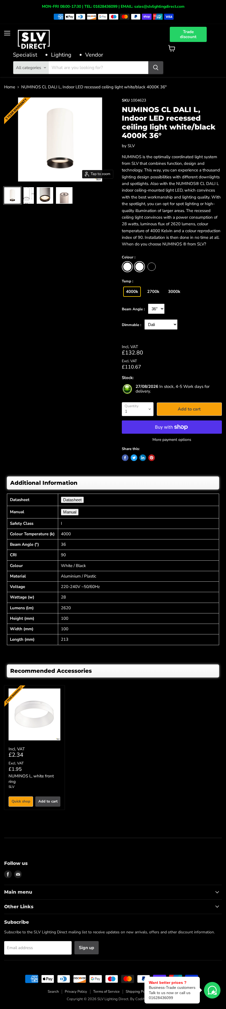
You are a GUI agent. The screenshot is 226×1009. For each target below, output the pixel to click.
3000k (174, 291)
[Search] (155, 67)
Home (9, 87)
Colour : (128, 257)
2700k (153, 291)
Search (53, 991)
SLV (131, 146)
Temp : (127, 281)
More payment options (171, 440)
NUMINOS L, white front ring (31, 778)
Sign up (86, 948)
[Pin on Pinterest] (151, 457)
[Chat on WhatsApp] (212, 990)
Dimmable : (131, 325)
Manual (69, 512)
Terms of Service (106, 991)
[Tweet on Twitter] (134, 457)
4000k (132, 291)
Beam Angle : (133, 309)
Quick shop (21, 801)
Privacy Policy (76, 991)
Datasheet (72, 499)
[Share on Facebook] (125, 457)
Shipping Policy (138, 991)
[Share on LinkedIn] (142, 457)
